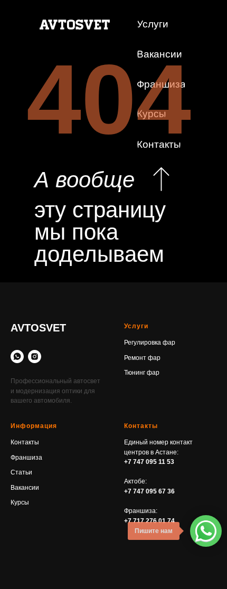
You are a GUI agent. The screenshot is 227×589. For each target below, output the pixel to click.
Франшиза (26, 457)
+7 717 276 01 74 (149, 521)
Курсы (20, 502)
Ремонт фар (142, 358)
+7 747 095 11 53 (149, 462)
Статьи (21, 472)
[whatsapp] (17, 356)
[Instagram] (34, 356)
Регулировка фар (149, 342)
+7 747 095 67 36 (149, 491)
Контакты (25, 442)
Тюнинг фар (141, 372)
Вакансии (25, 487)
